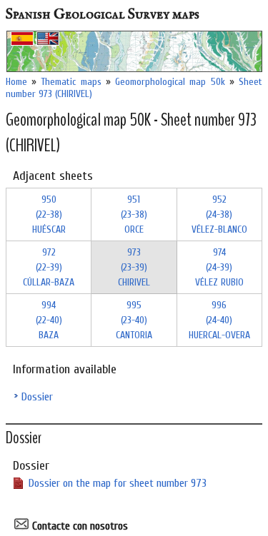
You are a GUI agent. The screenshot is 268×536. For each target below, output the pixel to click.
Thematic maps (71, 82)
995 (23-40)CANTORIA (134, 320)
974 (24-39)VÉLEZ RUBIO (219, 267)
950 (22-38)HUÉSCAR (49, 214)
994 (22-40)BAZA (49, 320)
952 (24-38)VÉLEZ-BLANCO (219, 214)
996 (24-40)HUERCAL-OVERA (219, 320)
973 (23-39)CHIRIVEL (134, 267)
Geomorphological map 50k (169, 82)
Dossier (37, 396)
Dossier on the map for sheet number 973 (118, 483)
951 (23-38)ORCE (134, 214)
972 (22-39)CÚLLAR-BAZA (48, 267)
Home (16, 82)
